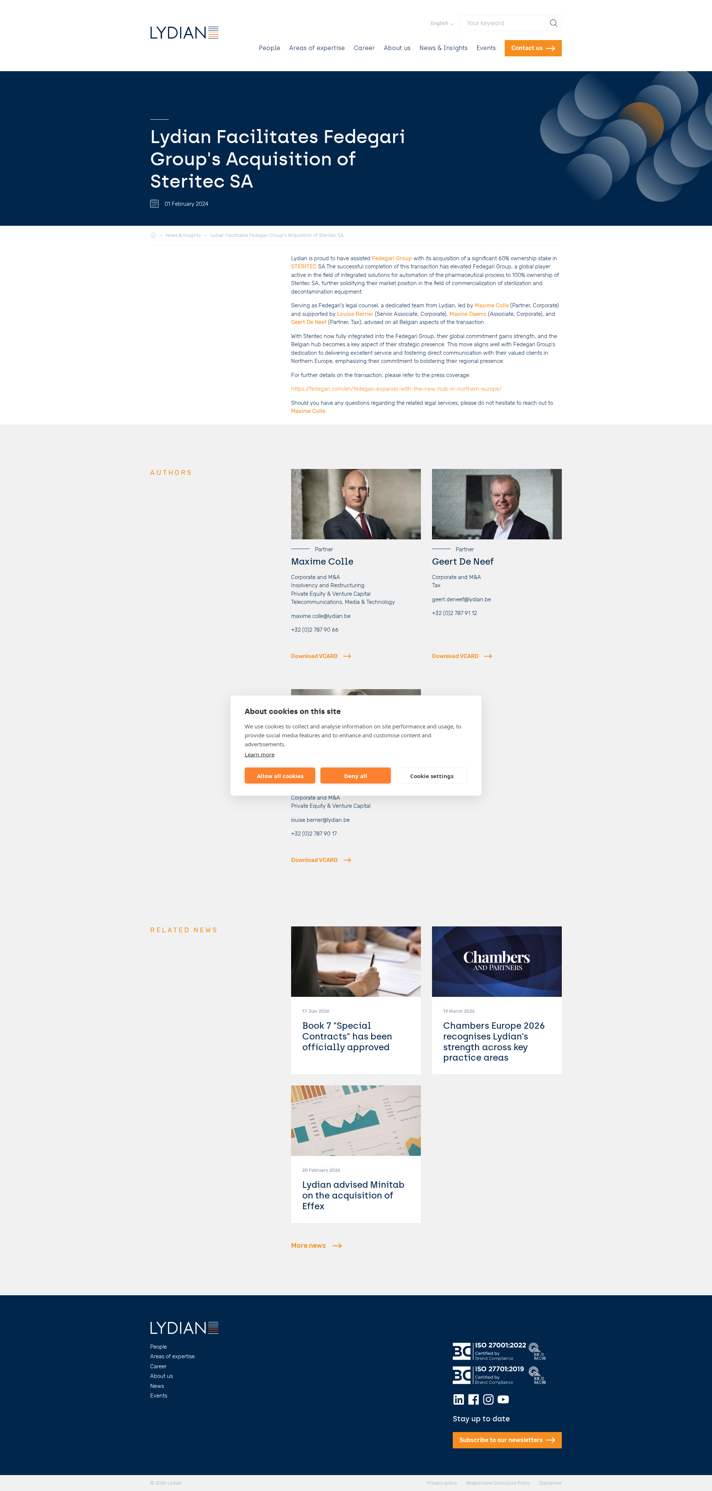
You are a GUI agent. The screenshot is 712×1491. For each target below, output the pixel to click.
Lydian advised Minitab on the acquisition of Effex (353, 1195)
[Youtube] (503, 1399)
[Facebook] (473, 1399)
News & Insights (443, 48)
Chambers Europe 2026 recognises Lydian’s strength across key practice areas (494, 1041)
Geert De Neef (309, 322)
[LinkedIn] (459, 1399)
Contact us (527, 48)
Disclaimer (550, 1483)
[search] (554, 23)
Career (364, 48)
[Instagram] (488, 1399)
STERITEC (304, 266)
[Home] (153, 235)
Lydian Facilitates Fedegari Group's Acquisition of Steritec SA (276, 235)
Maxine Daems (468, 314)
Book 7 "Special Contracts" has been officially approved (347, 1036)
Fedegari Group (392, 258)
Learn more (259, 754)
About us (397, 48)
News (157, 1386)
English (439, 23)
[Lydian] (184, 33)
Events (486, 48)
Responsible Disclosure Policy (498, 1483)
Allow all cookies (280, 775)
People (269, 48)
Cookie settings (432, 775)
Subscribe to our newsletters (501, 1440)
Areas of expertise (317, 48)
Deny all (355, 775)
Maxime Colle (492, 305)
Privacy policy (442, 1483)
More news (308, 1246)
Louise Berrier (355, 314)
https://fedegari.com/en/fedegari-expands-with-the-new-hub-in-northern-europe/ (396, 389)
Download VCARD (314, 656)
